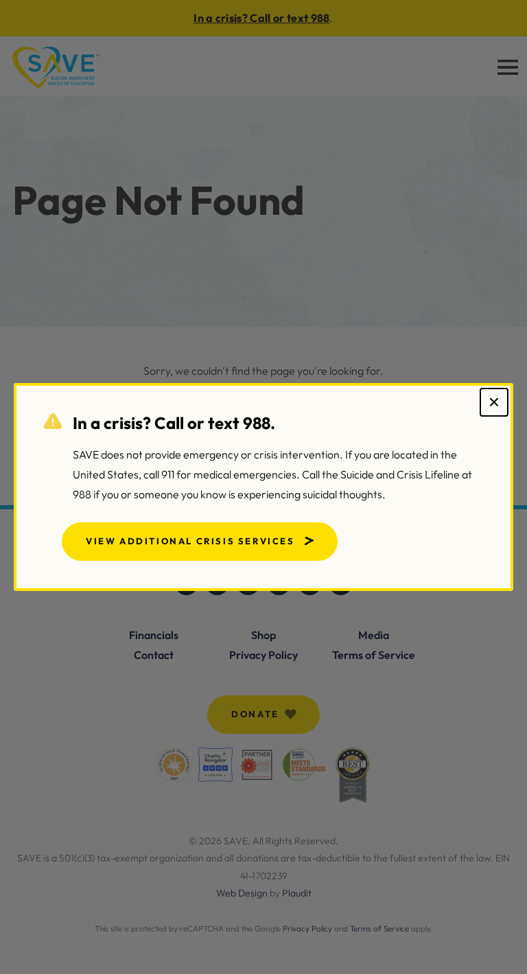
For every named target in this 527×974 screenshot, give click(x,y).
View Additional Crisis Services (190, 540)
